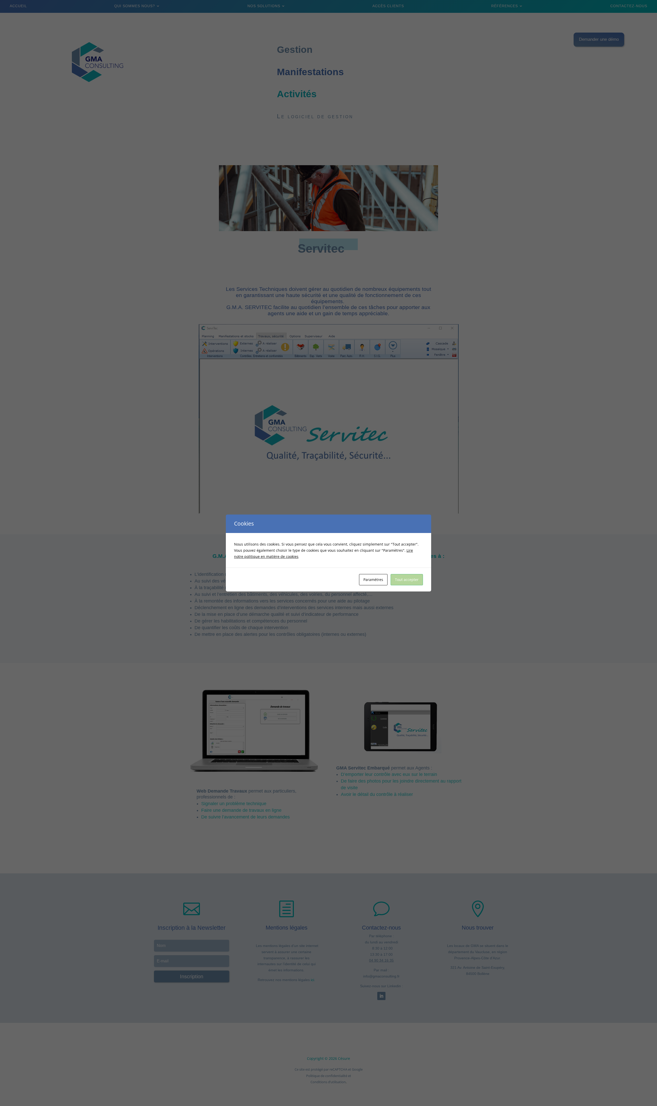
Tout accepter (407, 579)
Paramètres (373, 579)
